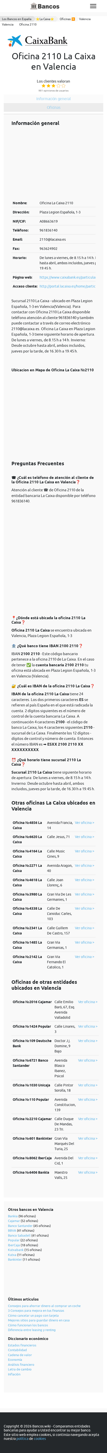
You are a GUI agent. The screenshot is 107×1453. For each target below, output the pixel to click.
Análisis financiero (21, 1364)
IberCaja (14, 1245)
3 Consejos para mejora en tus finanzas (36, 1310)
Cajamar (14, 1221)
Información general (53, 98)
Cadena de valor (20, 1355)
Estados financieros (22, 1345)
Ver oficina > (84, 823)
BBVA (12, 1230)
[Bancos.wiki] (45, 6)
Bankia (13, 1216)
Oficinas (53, 107)
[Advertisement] (53, 163)
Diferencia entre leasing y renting (32, 1330)
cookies (40, 1439)
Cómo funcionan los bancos (28, 1325)
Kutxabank (16, 1250)
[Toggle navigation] (93, 6)
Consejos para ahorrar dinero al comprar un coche (44, 1306)
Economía (15, 1360)
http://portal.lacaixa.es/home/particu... (70, 286)
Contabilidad (17, 1350)
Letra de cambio (20, 1369)
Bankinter (15, 1259)
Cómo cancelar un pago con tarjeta (33, 1315)
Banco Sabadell (19, 1235)
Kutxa (12, 1255)
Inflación (14, 1374)
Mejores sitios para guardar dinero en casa (39, 1320)
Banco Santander (20, 1226)
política (22, 1439)
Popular (14, 1240)
